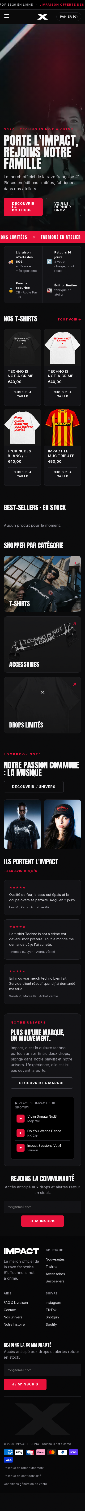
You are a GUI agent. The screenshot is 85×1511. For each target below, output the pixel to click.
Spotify (51, 1324)
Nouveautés (55, 1259)
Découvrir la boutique (23, 207)
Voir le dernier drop (62, 207)
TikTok (51, 1310)
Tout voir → (69, 319)
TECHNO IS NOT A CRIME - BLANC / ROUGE (62, 378)
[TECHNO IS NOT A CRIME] (22, 347)
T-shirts (51, 1267)
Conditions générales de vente (25, 1484)
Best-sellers (55, 1281)
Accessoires (55, 1274)
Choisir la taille (22, 394)
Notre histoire (14, 1324)
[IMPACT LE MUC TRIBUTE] (62, 427)
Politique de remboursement (24, 1468)
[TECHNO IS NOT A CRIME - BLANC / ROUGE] (62, 347)
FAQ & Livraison (16, 1303)
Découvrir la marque (42, 1083)
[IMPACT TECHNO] (42, 17)
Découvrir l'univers (33, 787)
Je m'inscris (43, 1221)
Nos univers (13, 1317)
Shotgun (52, 1317)
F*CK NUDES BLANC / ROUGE (19, 456)
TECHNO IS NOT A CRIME (20, 373)
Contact (10, 1310)
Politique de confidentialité (22, 1476)
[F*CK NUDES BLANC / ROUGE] (22, 427)
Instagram (53, 1303)
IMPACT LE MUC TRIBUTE (61, 453)
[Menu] (6, 16)
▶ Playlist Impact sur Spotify (35, 1105)
